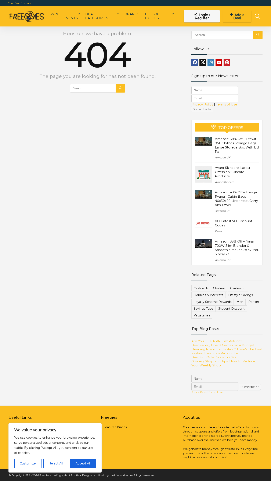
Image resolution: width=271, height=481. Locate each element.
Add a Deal (239, 16)
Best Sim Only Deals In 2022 (213, 357)
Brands (132, 14)
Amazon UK (222, 157)
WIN (54, 14)
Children (219, 288)
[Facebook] (194, 62)
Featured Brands (115, 427)
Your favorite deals (19, 3)
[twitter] (202, 62)
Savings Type (203, 309)
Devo (218, 231)
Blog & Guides (152, 16)
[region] (55, 448)
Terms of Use (226, 104)
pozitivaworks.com (121, 475)
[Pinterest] (227, 62)
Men (239, 302)
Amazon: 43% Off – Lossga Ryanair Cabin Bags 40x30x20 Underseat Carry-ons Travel (237, 198)
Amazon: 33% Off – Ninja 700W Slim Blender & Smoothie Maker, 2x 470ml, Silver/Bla (237, 247)
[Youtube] (219, 62)
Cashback (201, 288)
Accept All (83, 463)
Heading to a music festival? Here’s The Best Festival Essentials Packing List (227, 351)
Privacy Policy (202, 104)
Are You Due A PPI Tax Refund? (216, 341)
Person (253, 302)
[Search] (120, 88)
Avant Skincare (224, 182)
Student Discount (231, 309)
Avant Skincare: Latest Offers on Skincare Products (232, 172)
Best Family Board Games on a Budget (222, 345)
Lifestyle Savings (240, 295)
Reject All (56, 463)
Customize (28, 463)
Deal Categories (96, 16)
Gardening (238, 288)
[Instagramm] (210, 62)
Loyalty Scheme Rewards (212, 302)
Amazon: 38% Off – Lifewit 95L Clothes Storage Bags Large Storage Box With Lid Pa (237, 145)
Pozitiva (76, 475)
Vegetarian (202, 315)
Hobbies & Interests (208, 295)
